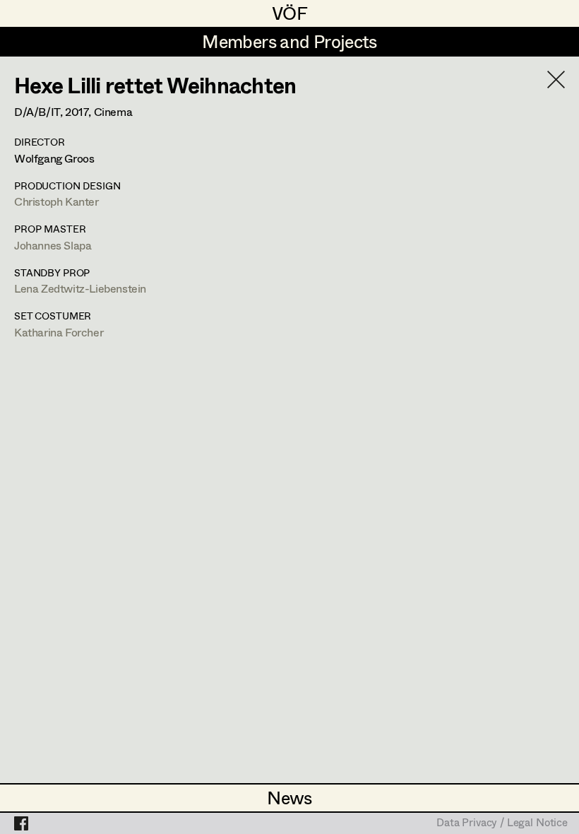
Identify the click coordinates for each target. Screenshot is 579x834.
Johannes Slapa (52, 245)
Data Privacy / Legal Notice (502, 823)
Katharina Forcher (58, 332)
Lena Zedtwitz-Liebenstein (80, 288)
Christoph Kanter (56, 201)
